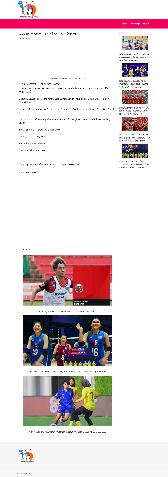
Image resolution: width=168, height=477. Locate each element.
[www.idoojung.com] (26, 456)
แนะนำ (121, 33)
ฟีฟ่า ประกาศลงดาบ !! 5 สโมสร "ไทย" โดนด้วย (47, 34)
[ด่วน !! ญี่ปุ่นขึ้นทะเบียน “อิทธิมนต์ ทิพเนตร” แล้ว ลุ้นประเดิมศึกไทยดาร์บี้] (67, 280)
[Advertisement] (67, 59)
